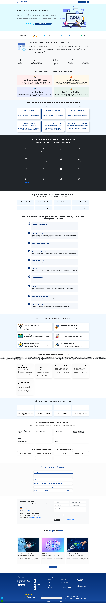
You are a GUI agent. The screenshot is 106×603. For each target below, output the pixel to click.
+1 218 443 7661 (27, 510)
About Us (49, 579)
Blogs (67, 1)
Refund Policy (50, 589)
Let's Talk (57, 519)
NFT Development (64, 582)
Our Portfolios (42, 23)
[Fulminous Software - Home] (22, 2)
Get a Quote (82, 1)
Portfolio (72, 1)
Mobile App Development (66, 580)
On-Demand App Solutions (66, 587)
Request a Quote (21, 585)
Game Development (65, 585)
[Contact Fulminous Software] (88, 2)
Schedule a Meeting (71, 519)
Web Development (64, 579)
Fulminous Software (53, 601)
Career (49, 582)
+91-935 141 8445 (27, 508)
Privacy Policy (50, 587)
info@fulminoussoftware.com (32, 507)
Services (49, 1)
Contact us (50, 584)
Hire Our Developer (25, 23)
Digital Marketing (64, 584)
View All (52, 566)
